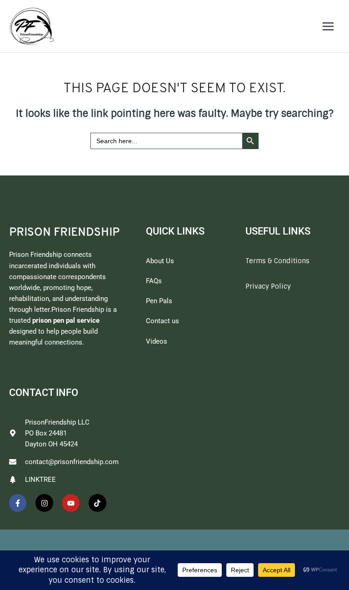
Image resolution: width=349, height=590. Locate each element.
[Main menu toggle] (328, 26)
